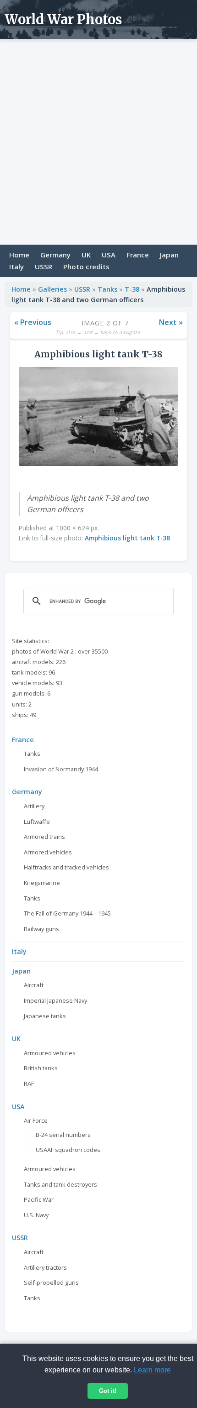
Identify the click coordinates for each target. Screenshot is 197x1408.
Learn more (152, 1370)
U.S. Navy (36, 1215)
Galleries (52, 289)
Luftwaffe (37, 821)
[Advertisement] (98, 142)
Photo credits (86, 266)
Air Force (36, 1120)
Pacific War (39, 1199)
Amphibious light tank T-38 (127, 538)
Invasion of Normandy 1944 (61, 769)
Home (19, 254)
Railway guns (41, 929)
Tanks (107, 289)
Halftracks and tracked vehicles (66, 867)
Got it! (107, 1390)
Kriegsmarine (42, 883)
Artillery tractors (45, 1267)
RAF (29, 1083)
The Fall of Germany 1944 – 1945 (67, 913)
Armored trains (44, 836)
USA (108, 254)
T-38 (132, 289)
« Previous (32, 322)
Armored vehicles (48, 852)
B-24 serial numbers (63, 1135)
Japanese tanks (45, 1016)
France (137, 254)
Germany (55, 254)
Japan (169, 254)
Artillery (34, 806)
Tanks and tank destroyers (60, 1184)
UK (86, 254)
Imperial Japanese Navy (55, 1000)
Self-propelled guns (51, 1282)
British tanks (41, 1068)
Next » (171, 322)
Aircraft (34, 985)
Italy (16, 266)
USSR (43, 266)
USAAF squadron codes (68, 1150)
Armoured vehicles (50, 1053)
